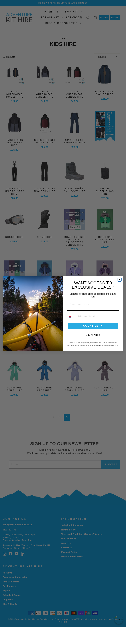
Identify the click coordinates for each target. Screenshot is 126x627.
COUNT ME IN (93, 325)
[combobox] (72, 317)
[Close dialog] (119, 279)
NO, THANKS (93, 335)
